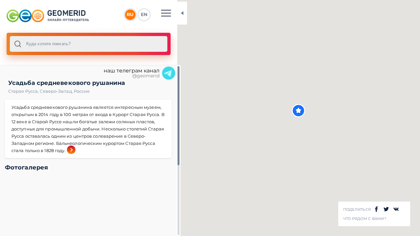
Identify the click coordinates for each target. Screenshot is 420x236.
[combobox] (88, 44)
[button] (298, 110)
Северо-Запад (57, 91)
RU (130, 14)
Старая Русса (24, 91)
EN (144, 14)
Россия (82, 91)
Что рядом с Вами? (364, 219)
